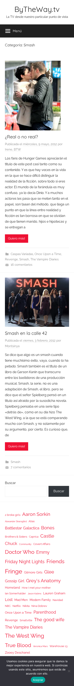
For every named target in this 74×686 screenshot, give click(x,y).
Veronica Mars (40, 646)
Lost (9, 599)
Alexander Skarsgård (16, 521)
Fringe (13, 571)
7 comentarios (21, 467)
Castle (47, 536)
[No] (69, 671)
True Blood (18, 645)
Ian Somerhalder (15, 593)
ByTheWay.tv (37, 9)
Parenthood (45, 612)
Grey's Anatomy (43, 580)
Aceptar (38, 679)
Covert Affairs (41, 544)
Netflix (17, 605)
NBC (8, 605)
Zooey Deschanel (17, 652)
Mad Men (21, 600)
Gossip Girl (14, 581)
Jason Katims (34, 593)
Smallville (26, 620)
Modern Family (40, 600)
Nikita (26, 605)
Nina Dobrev (39, 605)
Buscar (10, 483)
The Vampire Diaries (44, 259)
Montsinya (12, 346)
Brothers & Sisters (16, 536)
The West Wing (24, 635)
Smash (24, 259)
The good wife (49, 619)
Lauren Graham (54, 593)
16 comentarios (21, 265)
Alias (32, 521)
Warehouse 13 (58, 646)
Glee (49, 571)
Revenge (11, 259)
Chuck (11, 543)
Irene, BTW (13, 149)
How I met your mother (36, 587)
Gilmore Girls (33, 572)
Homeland (12, 587)
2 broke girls (12, 514)
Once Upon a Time (48, 254)
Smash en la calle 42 (26, 333)
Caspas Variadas (22, 254)
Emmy (43, 552)
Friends (55, 561)
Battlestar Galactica (22, 528)
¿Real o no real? (21, 137)
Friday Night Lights (25, 561)
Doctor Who (19, 552)
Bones (47, 527)
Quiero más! (16, 238)
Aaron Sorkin (36, 514)
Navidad (58, 600)
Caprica (33, 536)
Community (25, 544)
